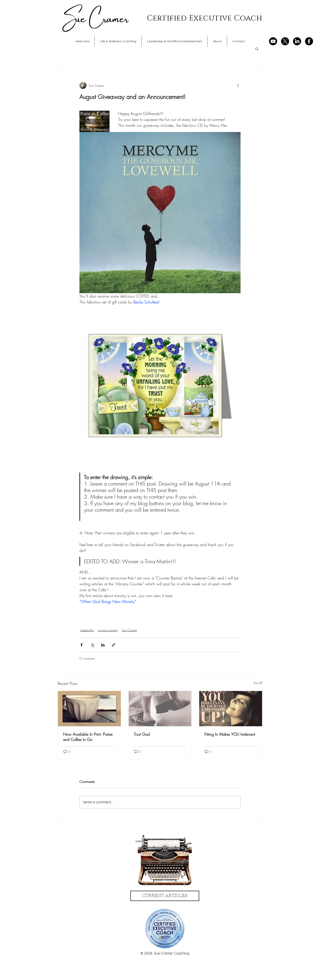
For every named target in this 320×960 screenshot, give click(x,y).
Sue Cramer (129, 630)
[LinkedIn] (297, 41)
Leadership (87, 630)
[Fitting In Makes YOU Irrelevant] (230, 708)
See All (257, 683)
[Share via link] (113, 645)
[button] (257, 48)
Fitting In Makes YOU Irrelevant (229, 734)
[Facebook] (309, 41)
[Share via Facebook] (81, 645)
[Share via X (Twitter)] (92, 645)
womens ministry (108, 630)
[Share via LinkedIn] (103, 645)
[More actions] (238, 85)
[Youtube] (273, 41)
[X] (285, 41)
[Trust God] (160, 708)
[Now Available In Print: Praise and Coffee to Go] (89, 708)
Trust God (142, 734)
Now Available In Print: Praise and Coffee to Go (88, 736)
